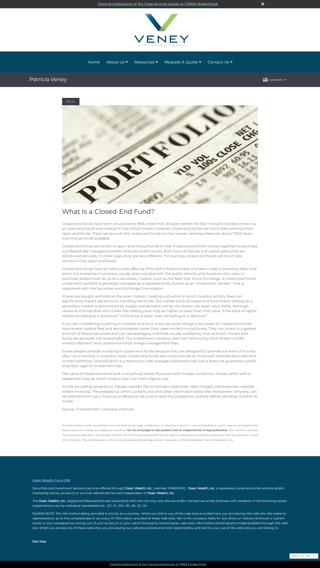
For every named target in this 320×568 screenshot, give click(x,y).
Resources (144, 62)
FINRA (172, 488)
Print (70, 102)
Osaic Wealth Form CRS (51, 480)
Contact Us (218, 62)
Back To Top (302, 556)
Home (94, 62)
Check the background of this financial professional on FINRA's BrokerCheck (158, 4)
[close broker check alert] (262, 4)
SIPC (182, 488)
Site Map (39, 541)
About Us (115, 62)
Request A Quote (181, 62)
